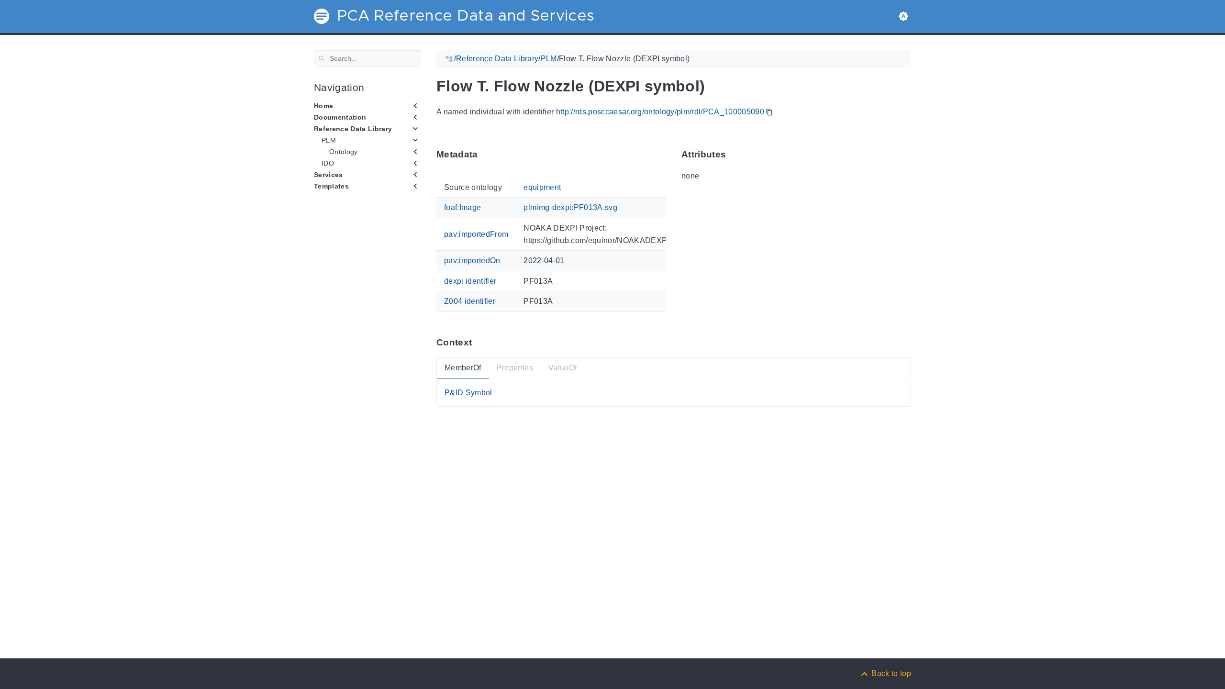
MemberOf (463, 368)
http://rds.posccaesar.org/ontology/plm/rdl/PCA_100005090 (660, 112)
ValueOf (562, 368)
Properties (515, 368)
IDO (328, 163)
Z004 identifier (469, 301)
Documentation (340, 117)
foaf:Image (462, 207)
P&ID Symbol (468, 392)
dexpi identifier (470, 281)
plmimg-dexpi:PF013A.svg (570, 207)
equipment (542, 187)
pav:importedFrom (476, 234)
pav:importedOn (472, 260)
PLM (329, 140)
